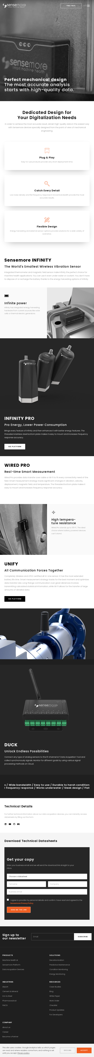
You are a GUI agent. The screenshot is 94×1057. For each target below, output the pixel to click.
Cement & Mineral (10, 991)
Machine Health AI (10, 960)
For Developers (56, 1014)
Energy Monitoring (57, 974)
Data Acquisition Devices (13, 969)
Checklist (53, 1005)
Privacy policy (23, 1053)
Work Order (54, 1000)
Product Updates (56, 1010)
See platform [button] (14, 447)
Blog (51, 991)
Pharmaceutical (9, 1000)
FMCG (5, 1005)
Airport (5, 987)
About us (6, 1027)
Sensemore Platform (11, 965)
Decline (67, 1050)
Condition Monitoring (58, 969)
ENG (85, 6)
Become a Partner (10, 1036)
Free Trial (71, 6)
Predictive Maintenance (59, 965)
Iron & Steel (7, 996)
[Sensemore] (14, 5)
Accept (84, 1050)
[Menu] (88, 5)
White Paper (54, 996)
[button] (5, 824)
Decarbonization (56, 960)
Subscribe (83, 937)
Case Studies (55, 987)
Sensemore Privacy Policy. (22, 903)
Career (5, 1032)
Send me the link (19, 910)
